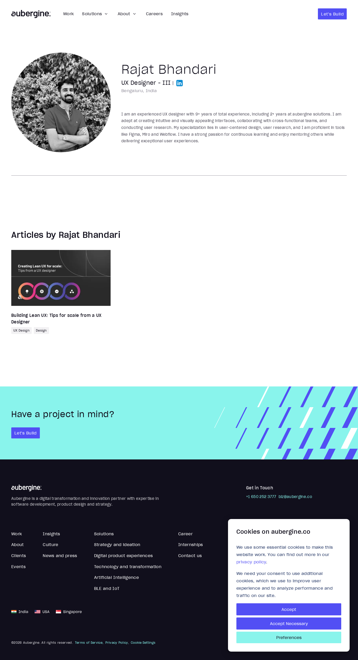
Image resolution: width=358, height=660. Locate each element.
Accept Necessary (289, 623)
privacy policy (251, 561)
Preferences (289, 637)
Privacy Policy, (117, 642)
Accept (288, 609)
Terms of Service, (89, 642)
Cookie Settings (143, 642)
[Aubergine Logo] (31, 14)
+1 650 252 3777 (261, 496)
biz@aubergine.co (295, 496)
